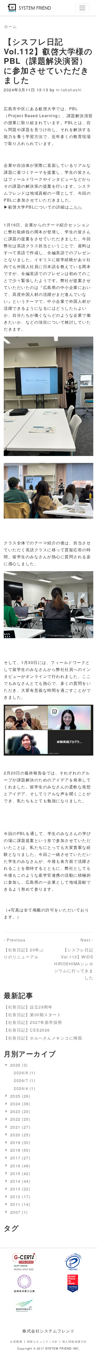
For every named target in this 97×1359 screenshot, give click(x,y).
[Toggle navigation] (82, 8)
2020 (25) (20, 1135)
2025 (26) (20, 1096)
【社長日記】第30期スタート (32, 1014)
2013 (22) (20, 1189)
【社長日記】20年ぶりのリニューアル (24, 948)
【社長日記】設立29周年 (28, 1007)
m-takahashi (69, 90)
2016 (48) (20, 1166)
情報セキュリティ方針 (42, 1341)
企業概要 (16, 1341)
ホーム (10, 26)
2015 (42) (20, 1173)
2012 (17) (20, 1196)
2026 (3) (19, 1065)
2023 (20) (20, 1111)
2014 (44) (20, 1181)
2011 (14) (20, 1204)
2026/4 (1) (24, 1088)
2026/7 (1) (24, 1080)
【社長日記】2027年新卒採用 (33, 1022)
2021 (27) (20, 1127)
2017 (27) (20, 1158)
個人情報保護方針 (74, 1341)
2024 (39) (20, 1104)
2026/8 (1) (24, 1073)
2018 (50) (20, 1150)
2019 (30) (20, 1142)
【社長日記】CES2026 (27, 1030)
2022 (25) (20, 1119)
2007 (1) (19, 1212)
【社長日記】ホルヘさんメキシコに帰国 (43, 1038)
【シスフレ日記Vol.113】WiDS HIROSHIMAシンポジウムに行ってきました (74, 958)
